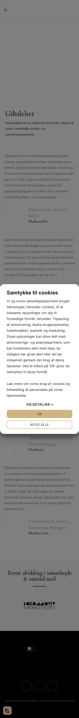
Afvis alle (39, 424)
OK (39, 414)
